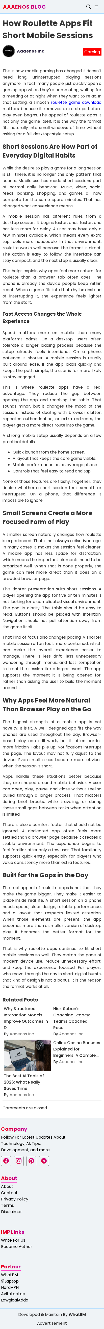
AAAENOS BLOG (24, 6)
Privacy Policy (14, 1199)
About (7, 1186)
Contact (9, 1193)
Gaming (92, 52)
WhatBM (9, 1275)
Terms (7, 1205)
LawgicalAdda (14, 1300)
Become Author (16, 1246)
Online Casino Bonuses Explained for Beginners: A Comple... (76, 1049)
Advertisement (52, 1323)
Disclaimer (11, 1212)
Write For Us (13, 1240)
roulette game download (76, 102)
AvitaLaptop (13, 1294)
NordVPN (10, 1287)
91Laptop (10, 1281)
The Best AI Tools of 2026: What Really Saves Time (24, 1082)
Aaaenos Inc (30, 51)
